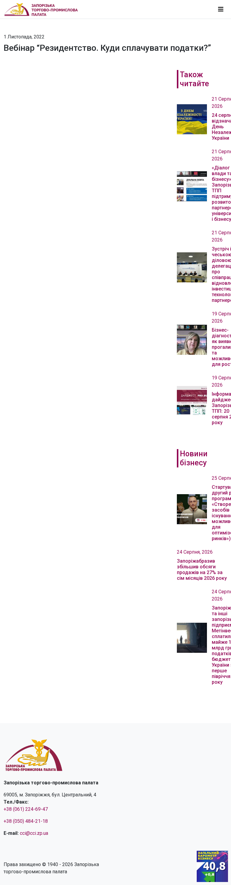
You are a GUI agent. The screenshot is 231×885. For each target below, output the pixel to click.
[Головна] (44, 9)
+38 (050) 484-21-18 (26, 821)
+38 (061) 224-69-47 (26, 809)
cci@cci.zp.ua (34, 833)
